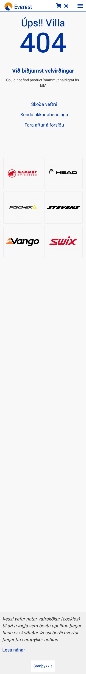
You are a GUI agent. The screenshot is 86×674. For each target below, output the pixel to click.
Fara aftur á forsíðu (44, 125)
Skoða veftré (44, 104)
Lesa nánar (13, 650)
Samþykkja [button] (43, 666)
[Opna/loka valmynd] (80, 5)
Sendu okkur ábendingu (44, 114)
